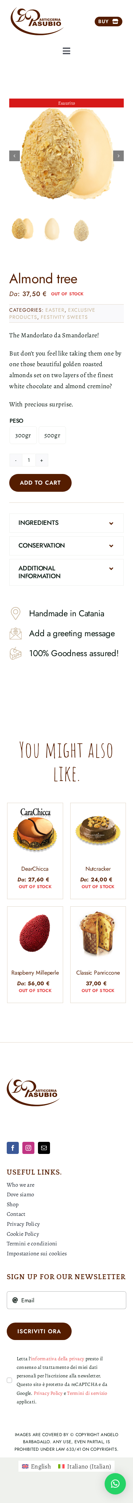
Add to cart (40, 483)
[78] (67, 156)
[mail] (44, 1148)
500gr (52, 435)
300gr (23, 435)
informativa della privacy (57, 1358)
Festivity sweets (64, 317)
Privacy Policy (48, 1393)
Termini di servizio (87, 1393)
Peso (16, 421)
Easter (55, 309)
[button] (66, 523)
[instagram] (28, 1148)
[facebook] (13, 1148)
